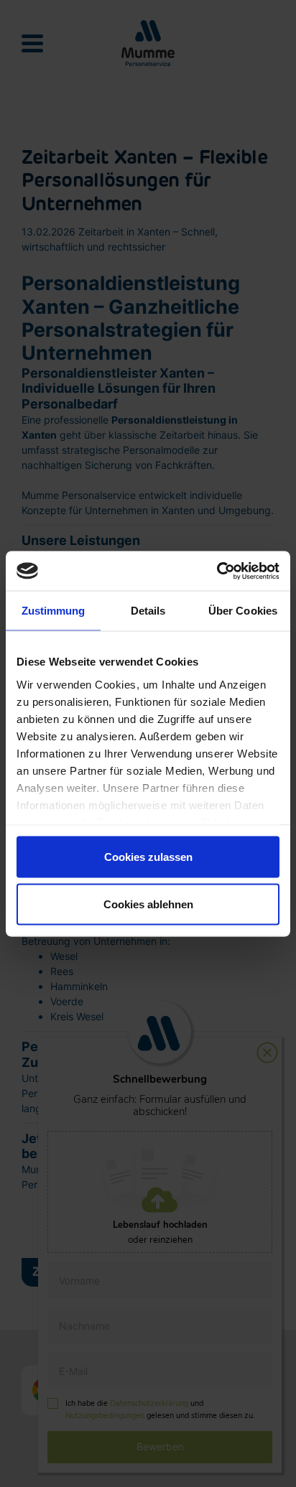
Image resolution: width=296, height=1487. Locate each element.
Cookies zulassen (148, 857)
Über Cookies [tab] (242, 611)
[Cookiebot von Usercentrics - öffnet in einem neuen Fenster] (216, 570)
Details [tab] (148, 611)
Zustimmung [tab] (53, 611)
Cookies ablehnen (148, 904)
